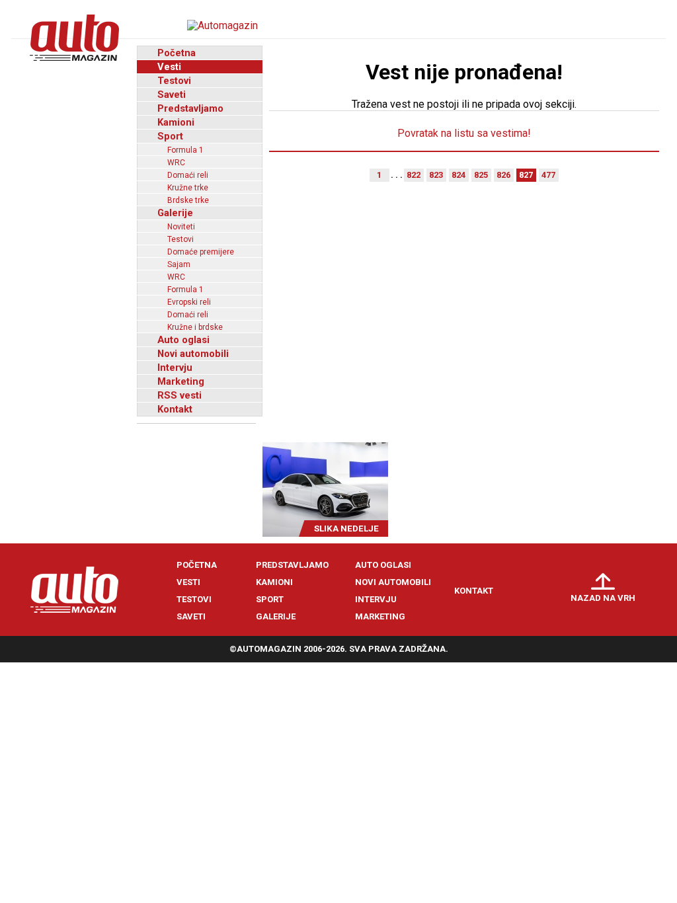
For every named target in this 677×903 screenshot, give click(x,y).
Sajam (178, 264)
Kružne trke (187, 187)
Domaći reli (187, 175)
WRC (176, 162)
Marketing (180, 381)
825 (481, 175)
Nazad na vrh (603, 598)
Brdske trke (188, 200)
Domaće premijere (200, 251)
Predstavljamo (190, 108)
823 (436, 175)
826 (503, 175)
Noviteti (181, 226)
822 (413, 175)
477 (548, 175)
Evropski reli (189, 302)
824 (458, 175)
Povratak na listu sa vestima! (464, 133)
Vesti (169, 67)
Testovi (174, 81)
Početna (176, 53)
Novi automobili (193, 354)
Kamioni (175, 122)
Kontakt (174, 409)
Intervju (174, 367)
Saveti (171, 94)
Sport (170, 136)
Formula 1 (185, 150)
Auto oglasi (183, 340)
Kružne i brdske (195, 327)
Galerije (175, 213)
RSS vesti (179, 395)
